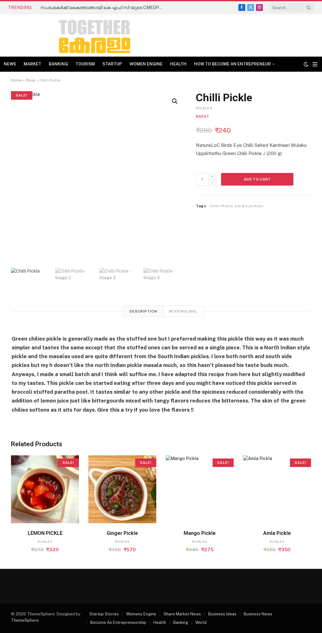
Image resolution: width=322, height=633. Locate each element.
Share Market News (182, 614)
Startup (112, 64)
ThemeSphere (25, 620)
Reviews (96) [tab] (183, 311)
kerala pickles (249, 206)
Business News (258, 614)
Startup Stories (104, 614)
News (10, 64)
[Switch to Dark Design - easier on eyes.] (306, 64)
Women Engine (146, 64)
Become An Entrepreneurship (118, 622)
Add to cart (257, 179)
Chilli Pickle (221, 206)
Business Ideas (222, 614)
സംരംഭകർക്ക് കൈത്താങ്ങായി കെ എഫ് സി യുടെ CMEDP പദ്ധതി (103, 7)
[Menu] (315, 64)
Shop (31, 80)
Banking (58, 64)
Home (16, 80)
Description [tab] (143, 311)
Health (178, 64)
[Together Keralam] (77, 35)
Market (32, 64)
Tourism (85, 64)
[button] (174, 101)
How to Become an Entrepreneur (232, 64)
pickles (204, 108)
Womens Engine (141, 614)
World (201, 622)
